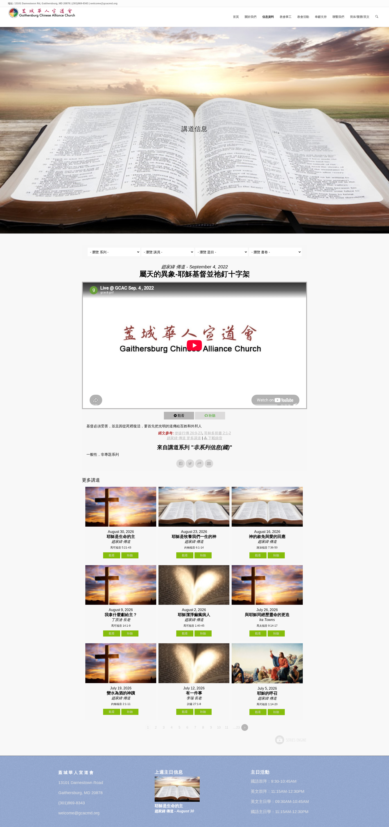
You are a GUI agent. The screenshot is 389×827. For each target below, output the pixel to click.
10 (219, 727)
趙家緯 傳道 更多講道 (184, 438)
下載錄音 (215, 438)
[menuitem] (236, 17)
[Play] (86, 405)
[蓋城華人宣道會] (41, 17)
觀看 (181, 415)
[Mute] (295, 405)
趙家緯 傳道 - (174, 811)
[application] (194, 345)
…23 (236, 727)
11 (226, 727)
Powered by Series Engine (290, 739)
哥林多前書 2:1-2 (217, 433)
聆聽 (212, 415)
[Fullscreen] (302, 405)
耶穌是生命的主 (169, 806)
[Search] (376, 17)
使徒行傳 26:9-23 (188, 433)
